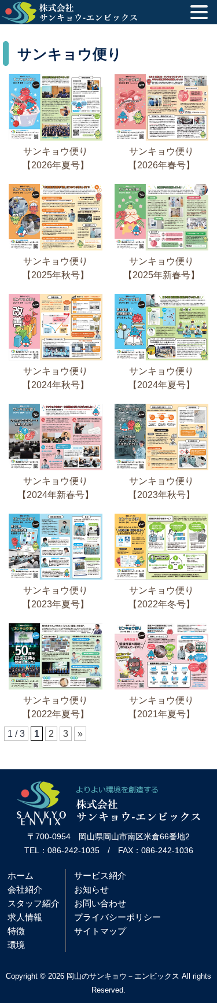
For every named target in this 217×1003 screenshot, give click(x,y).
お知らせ (91, 889)
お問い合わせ (100, 903)
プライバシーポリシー (117, 917)
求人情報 (25, 917)
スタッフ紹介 (34, 903)
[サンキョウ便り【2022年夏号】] (55, 686)
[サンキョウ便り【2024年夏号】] (161, 357)
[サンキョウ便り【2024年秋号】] (55, 357)
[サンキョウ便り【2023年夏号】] (55, 576)
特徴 (16, 931)
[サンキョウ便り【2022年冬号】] (161, 576)
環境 (16, 945)
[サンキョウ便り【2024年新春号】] (55, 467)
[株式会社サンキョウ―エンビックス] (108, 822)
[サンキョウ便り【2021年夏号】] (161, 686)
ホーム (21, 875)
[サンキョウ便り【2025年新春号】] (161, 247)
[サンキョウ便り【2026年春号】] (161, 137)
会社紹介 (25, 889)
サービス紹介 (100, 875)
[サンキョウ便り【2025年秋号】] (55, 247)
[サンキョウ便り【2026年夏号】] (55, 137)
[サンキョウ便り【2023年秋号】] (161, 467)
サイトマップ (100, 931)
